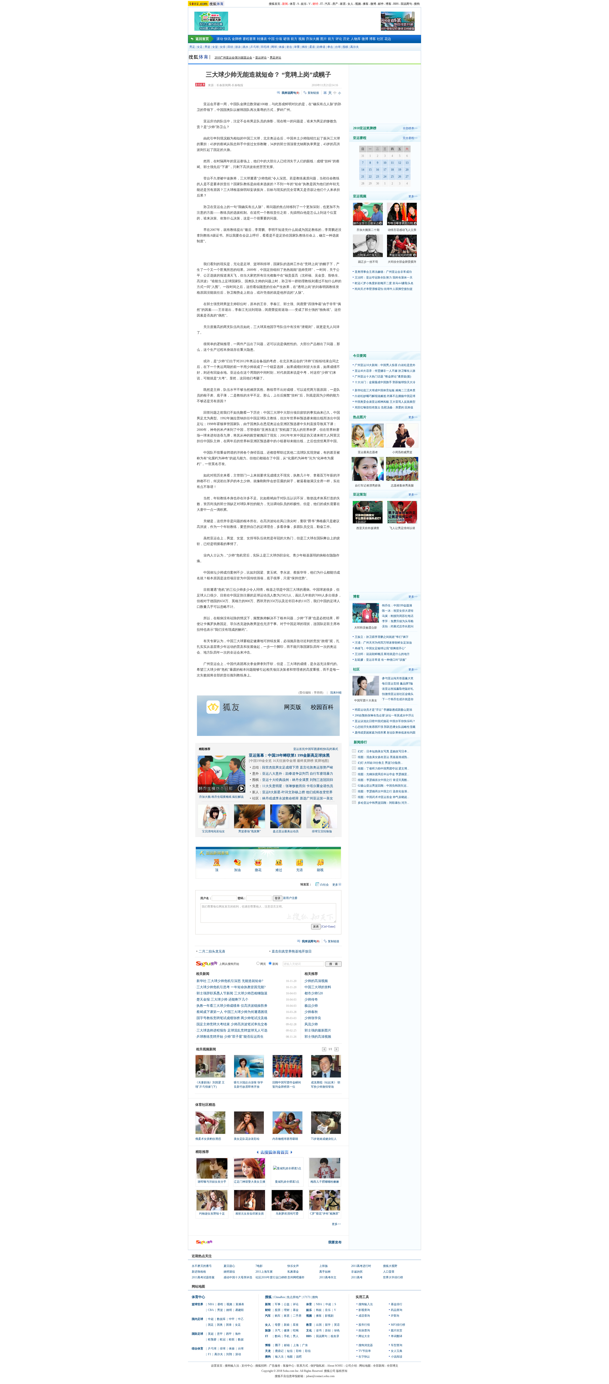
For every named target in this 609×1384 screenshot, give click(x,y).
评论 (338, 39)
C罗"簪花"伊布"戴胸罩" (324, 1213)
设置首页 (216, 1365)
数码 (277, 1336)
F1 (209, 1354)
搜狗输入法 (366, 1304)
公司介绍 (351, 1365)
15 (370, 169)
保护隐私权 (317, 1365)
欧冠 (223, 1339)
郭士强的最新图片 (317, 1030)
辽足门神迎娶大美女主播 (249, 1181)
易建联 (239, 1310)
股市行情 (364, 1324)
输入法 (279, 1356)
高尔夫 (354, 47)
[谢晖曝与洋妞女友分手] (212, 1168)
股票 (277, 1310)
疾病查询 (364, 1330)
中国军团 (311, 749)
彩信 (308, 1351)
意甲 (220, 1333)
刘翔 (229, 1354)
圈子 (278, 1345)
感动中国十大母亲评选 (238, 1277)
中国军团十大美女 (365, 700)
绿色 (337, 1330)
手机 (287, 1336)
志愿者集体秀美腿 (402, 485)
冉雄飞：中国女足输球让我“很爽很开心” (380, 648)
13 (407, 162)
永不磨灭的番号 (202, 1266)
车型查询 (396, 1345)
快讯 (227, 39)
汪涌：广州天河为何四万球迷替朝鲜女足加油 (383, 642)
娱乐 (304, 3)
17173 (306, 1297)
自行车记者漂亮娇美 (368, 485)
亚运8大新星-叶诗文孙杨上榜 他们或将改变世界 (297, 792)
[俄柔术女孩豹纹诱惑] (210, 1122)
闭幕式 (333, 749)
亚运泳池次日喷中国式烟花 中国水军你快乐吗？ (385, 721)
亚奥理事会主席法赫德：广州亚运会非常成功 (383, 271)
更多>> (336, 1224)
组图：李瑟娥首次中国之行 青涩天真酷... (383, 780)
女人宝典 (396, 1351)
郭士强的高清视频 (317, 1036)
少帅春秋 (311, 1012)
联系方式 (302, 1365)
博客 (388, 3)
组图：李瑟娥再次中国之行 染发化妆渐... (383, 791)
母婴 (277, 1324)
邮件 (381, 3)
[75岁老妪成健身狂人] (326, 1122)
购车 (277, 1315)
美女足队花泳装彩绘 (247, 1139)
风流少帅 (311, 1024)
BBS (396, 3)
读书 (319, 1330)
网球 (274, 47)
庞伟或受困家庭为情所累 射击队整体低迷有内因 (385, 732)
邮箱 (287, 1345)
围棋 (345, 47)
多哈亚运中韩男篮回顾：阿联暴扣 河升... (383, 802)
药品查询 (396, 1310)
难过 (278, 870)
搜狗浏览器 (366, 1345)
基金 (296, 1310)
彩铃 (299, 1351)
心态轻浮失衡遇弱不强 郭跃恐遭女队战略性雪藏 (385, 727)
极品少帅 (311, 1005)
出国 (319, 1324)
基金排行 (396, 1304)
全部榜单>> (410, 128)
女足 (200, 47)
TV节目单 (365, 1351)
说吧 (299, 1356)
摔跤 (304, 47)
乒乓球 (254, 47)
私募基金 (293, 1271)
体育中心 (198, 1297)
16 (377, 169)
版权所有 (342, 1371)
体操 (282, 47)
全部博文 (392, 1365)
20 (407, 169)
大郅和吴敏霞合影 (365, 627)
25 (392, 176)
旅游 (268, 1330)
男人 (296, 1336)
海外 (238, 1333)
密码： (242, 898)
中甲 (232, 1319)
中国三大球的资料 (317, 987)
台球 (338, 47)
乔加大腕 (312, 39)
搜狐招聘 (261, 1365)
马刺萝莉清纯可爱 (287, 1213)
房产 (335, 3)
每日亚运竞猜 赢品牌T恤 (397, 683)
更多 (335, 884)
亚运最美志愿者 (368, 452)
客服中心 (288, 1365)
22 (370, 176)
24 (384, 176)
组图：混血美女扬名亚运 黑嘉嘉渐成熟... (383, 757)
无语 (299, 870)
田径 (230, 47)
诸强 (286, 39)
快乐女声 (293, 1266)
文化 (309, 1330)
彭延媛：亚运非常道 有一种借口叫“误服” (380, 659)
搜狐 (268, 1297)
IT (321, 3)
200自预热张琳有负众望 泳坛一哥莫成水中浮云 (384, 715)
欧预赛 (212, 1339)
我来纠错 (336, 692)
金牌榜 (237, 39)
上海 (296, 1345)
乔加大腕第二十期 (368, 230)
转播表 (262, 39)
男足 (192, 47)
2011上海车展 (264, 1271)
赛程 (320, 749)
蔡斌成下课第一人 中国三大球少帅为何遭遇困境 (231, 1012)
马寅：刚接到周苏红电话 (397, 616)
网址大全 (364, 1336)
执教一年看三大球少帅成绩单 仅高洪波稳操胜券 (231, 1005)
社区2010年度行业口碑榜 (271, 1277)
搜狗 (417, 3)
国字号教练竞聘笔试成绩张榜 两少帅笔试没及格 (231, 1018)
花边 (387, 39)
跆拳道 (321, 47)
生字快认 (364, 1356)
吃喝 (296, 1330)
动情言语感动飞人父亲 (402, 230)
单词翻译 (396, 1336)
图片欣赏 (396, 1330)
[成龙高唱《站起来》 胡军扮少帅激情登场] (326, 1066)
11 (392, 162)
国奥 (220, 1324)
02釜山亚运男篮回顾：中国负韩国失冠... (383, 785)
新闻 (285, 3)
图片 (323, 39)
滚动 (219, 39)
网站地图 (365, 1365)
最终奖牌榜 (305, 761)
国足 (211, 1324)
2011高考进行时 (361, 1266)
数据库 (221, 1319)
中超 (211, 1319)
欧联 (232, 1339)
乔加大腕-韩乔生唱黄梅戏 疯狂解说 (221, 797)
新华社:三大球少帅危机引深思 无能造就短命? (229, 981)
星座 (296, 1324)
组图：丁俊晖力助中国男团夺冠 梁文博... (383, 768)
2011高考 (357, 1277)
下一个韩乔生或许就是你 (397, 699)
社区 (380, 39)
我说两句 (406, 3)
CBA (211, 1310)
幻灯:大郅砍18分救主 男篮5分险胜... (380, 762)
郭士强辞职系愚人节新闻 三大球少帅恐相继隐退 (231, 993)
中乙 (241, 1319)
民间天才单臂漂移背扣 (369, 289)
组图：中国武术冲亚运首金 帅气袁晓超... (383, 797)
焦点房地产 (294, 1297)
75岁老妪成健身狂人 (324, 1139)
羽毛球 (265, 47)
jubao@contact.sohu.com (320, 1376)
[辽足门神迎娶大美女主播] (249, 1168)
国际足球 (197, 1333)
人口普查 (388, 1271)
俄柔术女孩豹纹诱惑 (208, 1139)
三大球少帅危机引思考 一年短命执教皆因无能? (230, 987)
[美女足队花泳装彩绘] (249, 1122)
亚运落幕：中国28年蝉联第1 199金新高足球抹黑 (289, 755)
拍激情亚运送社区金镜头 (397, 694)
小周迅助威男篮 (402, 452)
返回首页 (202, 39)
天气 (277, 1330)
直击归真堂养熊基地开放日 (292, 951)
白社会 (324, 884)
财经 (315, 3)
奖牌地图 (321, 761)
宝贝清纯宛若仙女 (213, 831)
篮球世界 (197, 1304)
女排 (223, 47)
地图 (290, 1356)
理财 (287, 1310)
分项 (278, 39)
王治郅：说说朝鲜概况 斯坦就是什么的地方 (382, 654)
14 (362, 169)
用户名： (206, 898)
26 (399, 176)
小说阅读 (396, 1356)
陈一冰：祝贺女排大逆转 (397, 610)
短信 (290, 1351)
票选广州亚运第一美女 (316, 798)
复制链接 (313, 92)
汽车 (327, 3)
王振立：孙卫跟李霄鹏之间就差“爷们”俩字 (381, 637)
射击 (289, 47)
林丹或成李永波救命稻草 (280, 798)
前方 (294, 39)
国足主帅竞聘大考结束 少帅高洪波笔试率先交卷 (231, 1024)
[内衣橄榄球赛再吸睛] (287, 1122)
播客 (365, 3)
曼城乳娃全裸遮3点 (287, 1181)
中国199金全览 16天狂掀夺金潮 (273, 761)
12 (399, 162)
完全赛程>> (410, 138)
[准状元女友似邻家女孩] (249, 1200)
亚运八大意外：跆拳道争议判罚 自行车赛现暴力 (297, 773)
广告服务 (274, 1365)
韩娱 (319, 1310)
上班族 (323, 1266)
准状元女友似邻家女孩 (249, 1213)
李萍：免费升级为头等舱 (397, 621)
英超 (211, 1333)
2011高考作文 (327, 1277)
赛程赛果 (249, 39)
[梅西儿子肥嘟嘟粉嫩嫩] (325, 1168)
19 (399, 169)
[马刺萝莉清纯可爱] (287, 1200)
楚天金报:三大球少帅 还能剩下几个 (222, 999)
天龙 (268, 1351)
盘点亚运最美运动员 (286, 831)
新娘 (287, 1324)
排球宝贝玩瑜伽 (322, 831)
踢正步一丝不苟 (368, 261)
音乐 (328, 1310)
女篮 (215, 47)
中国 (271, 39)
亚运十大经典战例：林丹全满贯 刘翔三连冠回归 (297, 780)
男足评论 (275, 57)
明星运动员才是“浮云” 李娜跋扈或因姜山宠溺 (383, 709)
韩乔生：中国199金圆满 (397, 605)
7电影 (259, 1266)
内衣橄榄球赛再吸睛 (285, 1139)
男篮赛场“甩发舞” (249, 831)
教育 (309, 1324)
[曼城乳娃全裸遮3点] (287, 1168)
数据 (241, 1339)
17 (384, 169)
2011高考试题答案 (203, 1277)
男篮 (207, 47)
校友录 (335, 1336)
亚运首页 (299, 749)
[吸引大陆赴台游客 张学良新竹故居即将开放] (249, 1066)
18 (392, 169)
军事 (277, 1304)
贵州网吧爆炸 (295, 1277)
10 (384, 162)
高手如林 (325, 1271)
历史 (346, 39)
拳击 (330, 47)
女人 (350, 3)
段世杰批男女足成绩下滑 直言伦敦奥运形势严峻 (297, 767)
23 (377, 176)
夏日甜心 (229, 1266)
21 (362, 176)
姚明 (229, 1310)
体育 (292, 3)
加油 (237, 870)
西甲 (229, 1333)
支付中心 (247, 1365)
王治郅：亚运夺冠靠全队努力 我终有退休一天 (384, 277)
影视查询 (364, 1310)
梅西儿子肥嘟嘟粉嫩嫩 (324, 1181)
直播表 (240, 1304)
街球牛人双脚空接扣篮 (398, 289)
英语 (337, 1324)
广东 (305, 1345)
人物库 (356, 39)
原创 (328, 1330)
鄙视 (320, 870)
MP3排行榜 (398, 1324)
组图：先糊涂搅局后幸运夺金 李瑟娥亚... (383, 774)
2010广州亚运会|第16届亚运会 (233, 57)
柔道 (312, 47)
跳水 (245, 47)
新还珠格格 (199, 1271)
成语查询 (364, 1315)
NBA (211, 1304)
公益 (287, 1304)
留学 (328, 1324)
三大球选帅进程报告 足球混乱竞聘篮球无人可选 (231, 1030)
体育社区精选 (205, 1104)
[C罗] (325, 1200)
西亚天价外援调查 (367, 528)
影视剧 (329, 1315)
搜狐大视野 (390, 1266)
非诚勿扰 (357, 1271)
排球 (223, 1348)
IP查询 (395, 1315)
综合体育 (197, 1348)
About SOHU (335, 1365)
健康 (287, 1330)
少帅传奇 (311, 999)
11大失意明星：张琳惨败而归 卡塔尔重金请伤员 (297, 786)
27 (407, 176)
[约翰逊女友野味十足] (212, 1200)
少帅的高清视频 (316, 981)
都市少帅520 (313, 993)
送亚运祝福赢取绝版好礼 (397, 688)
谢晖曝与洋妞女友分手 (212, 1181)
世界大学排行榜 (393, 1277)
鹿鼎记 (279, 1351)
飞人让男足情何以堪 (402, 528)
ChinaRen (279, 1297)
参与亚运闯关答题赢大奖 (397, 678)
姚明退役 (229, 1271)
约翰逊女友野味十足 (212, 1213)
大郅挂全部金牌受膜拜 (402, 261)
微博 (373, 3)
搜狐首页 (274, 3)
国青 (229, 1324)
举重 (297, 47)
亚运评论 (261, 57)
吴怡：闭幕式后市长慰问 (397, 626)
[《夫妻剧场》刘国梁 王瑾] (210, 1066)
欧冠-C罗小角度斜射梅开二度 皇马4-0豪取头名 (384, 283)
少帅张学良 (312, 1018)
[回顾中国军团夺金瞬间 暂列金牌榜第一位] (287, 1066)
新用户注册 (290, 898)
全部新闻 (378, 1365)
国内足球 (197, 1319)
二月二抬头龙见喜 (212, 951)
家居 (343, 3)
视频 (358, 3)
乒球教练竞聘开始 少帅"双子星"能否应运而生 (230, 1036)
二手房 (297, 1315)
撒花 (258, 870)
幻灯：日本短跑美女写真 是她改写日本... (383, 751)
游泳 (238, 47)
